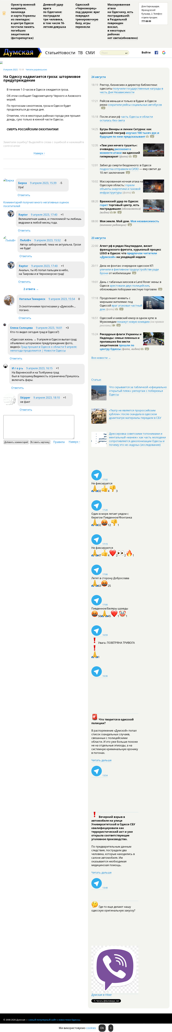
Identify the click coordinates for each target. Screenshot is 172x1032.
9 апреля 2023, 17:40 (44, 214)
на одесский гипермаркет (120, 154)
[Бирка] (8, 180)
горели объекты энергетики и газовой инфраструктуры (120, 188)
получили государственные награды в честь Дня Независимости (131, 90)
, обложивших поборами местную (128, 287)
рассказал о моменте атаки (115, 151)
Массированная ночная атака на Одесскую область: (121, 183)
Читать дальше (101, 760)
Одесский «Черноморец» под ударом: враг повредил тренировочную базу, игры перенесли (87, 16)
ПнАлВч (25, 240)
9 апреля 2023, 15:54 (62, 299)
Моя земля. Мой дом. (115, 221)
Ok (102, 1028)
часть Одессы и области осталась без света (126, 118)
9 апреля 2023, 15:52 (47, 240)
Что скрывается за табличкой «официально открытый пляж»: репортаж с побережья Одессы (138, 390)
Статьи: (96, 380)
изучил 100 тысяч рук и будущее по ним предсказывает (129, 134)
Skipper (25, 397)
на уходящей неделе (130, 257)
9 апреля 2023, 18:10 (46, 397)
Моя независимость (145, 221)
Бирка (22, 183)
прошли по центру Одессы (117, 347)
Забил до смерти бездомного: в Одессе (125, 165)
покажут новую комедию (133, 322)
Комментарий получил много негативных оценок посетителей (36, 204)
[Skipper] (9, 405)
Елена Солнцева (21, 328)
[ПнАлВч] (9, 240)
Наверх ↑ (39, 153)
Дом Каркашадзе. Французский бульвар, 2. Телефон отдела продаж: (151, 14)
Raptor (23, 214)
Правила (59, 442)
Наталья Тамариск (32, 299)
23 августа (98, 238)
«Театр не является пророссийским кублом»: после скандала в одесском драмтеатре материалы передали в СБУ (135, 414)
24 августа (98, 77)
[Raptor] (11, 216)
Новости (66, 53)
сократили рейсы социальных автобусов (135, 105)
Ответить (24, 195)
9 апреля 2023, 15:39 (43, 183)
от (119, 273)
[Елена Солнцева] (4, 325)
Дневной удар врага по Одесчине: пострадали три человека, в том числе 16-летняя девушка (54, 16)
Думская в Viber (101, 995)
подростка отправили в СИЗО (119, 169)
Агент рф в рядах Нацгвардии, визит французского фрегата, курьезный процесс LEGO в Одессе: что (130, 249)
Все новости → (101, 358)
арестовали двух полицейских (129, 285)
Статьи (51, 53)
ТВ (80, 53)
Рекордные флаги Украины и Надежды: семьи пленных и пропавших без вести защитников (121, 339)
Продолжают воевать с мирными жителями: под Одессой (116, 301)
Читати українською (36, 69)
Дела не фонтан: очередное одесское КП (126, 266)
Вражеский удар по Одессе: (119, 201)
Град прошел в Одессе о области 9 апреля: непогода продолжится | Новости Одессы (43, 348)
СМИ (90, 53)
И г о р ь (17, 368)
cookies (91, 1028)
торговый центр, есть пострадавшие (120, 208)
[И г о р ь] (5, 367)
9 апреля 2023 (10, 69)
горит (104, 205)
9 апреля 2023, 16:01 (49, 328)
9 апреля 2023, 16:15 (39, 368)
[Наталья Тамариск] (9, 305)
